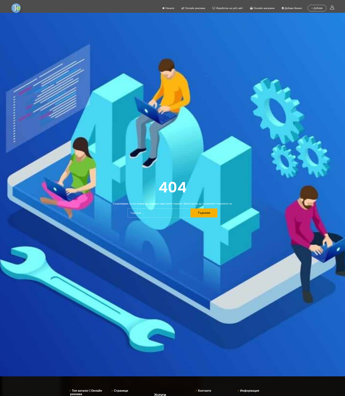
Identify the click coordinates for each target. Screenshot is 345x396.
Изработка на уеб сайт (229, 8)
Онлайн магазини (264, 8)
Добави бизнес (293, 8)
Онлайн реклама (195, 8)
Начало (169, 8)
